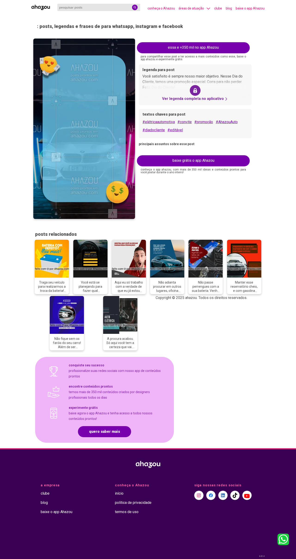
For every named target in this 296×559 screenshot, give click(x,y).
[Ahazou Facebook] (211, 495)
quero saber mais (104, 431)
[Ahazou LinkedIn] (223, 495)
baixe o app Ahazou (250, 8)
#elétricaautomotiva (158, 122)
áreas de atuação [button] (191, 8)
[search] (135, 7)
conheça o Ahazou (161, 8)
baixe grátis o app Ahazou (193, 160)
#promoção (203, 122)
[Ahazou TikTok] (235, 495)
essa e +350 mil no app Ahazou (193, 47)
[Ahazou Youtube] (247, 495)
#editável (175, 130)
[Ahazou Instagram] (199, 495)
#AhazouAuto (227, 122)
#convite (184, 122)
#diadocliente (153, 130)
